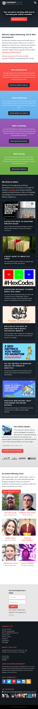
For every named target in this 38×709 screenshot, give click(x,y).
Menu (34, 3)
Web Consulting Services (18, 141)
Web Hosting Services (19, 169)
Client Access (5, 640)
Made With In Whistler (19, 707)
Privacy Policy (5, 658)
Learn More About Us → (11, 491)
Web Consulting (19, 125)
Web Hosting (19, 153)
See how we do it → (19, 19)
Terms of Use (5, 656)
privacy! (11, 615)
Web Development (19, 69)
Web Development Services (19, 85)
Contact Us (5, 638)
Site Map (4, 660)
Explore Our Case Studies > (12, 451)
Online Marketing (19, 97)
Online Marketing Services (19, 113)
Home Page (5, 642)
